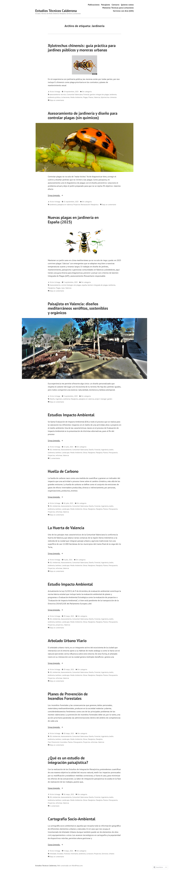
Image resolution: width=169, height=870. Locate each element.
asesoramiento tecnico (58, 94)
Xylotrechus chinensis (109, 97)
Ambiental (56, 449)
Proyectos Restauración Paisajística (85, 204)
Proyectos (51, 455)
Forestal (86, 94)
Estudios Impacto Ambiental (71, 414)
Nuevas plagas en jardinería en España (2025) (73, 219)
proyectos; (59, 625)
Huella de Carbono (63, 471)
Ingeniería (104, 449)
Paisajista (99, 452)
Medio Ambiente (76, 97)
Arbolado (53, 853)
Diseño (52, 399)
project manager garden (103, 399)
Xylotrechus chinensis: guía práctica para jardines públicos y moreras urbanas (82, 47)
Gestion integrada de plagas (98, 285)
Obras (85, 452)
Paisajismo (105, 4)
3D (51, 449)
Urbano (111, 853)
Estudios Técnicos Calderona (56, 10)
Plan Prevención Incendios (57, 742)
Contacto (115, 4)
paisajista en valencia (65, 204)
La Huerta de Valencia (66, 527)
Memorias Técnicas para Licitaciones (118, 8)
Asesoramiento (55, 285)
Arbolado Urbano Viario (67, 640)
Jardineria (113, 94)
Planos (90, 97)
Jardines (58, 452)
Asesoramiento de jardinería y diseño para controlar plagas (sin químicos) (82, 115)
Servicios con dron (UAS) (123, 11)
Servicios (105, 853)
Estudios (60, 853)
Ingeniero (58, 399)
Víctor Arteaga (55, 91)
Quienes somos (127, 4)
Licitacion (89, 853)
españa (84, 285)
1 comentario (54, 806)
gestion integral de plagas (99, 94)
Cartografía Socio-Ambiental (71, 818)
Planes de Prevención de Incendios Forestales (68, 696)
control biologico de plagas (71, 285)
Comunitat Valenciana (75, 94)
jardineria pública (54, 97)
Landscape (65, 452)
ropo (63, 288)
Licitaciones (65, 97)
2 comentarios (55, 458)
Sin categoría (87, 91)
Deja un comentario (57, 100)
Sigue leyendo (54, 195)
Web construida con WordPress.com (70, 865)
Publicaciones (94, 4)
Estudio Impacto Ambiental (70, 584)
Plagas (85, 97)
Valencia (97, 97)
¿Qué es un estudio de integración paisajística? (68, 760)
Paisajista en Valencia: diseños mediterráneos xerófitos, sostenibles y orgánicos (78, 308)
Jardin (111, 449)
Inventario (74, 853)
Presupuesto (113, 452)
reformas (59, 455)
